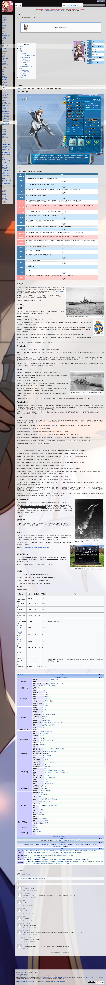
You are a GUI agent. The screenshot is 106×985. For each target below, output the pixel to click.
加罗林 (46, 759)
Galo (25, 859)
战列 (35, 844)
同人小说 (44, 857)
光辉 (39, 685)
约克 (44, 755)
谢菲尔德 (46, 775)
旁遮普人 (54, 799)
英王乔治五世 (45, 722)
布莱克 (54, 783)
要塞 (57, 846)
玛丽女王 (42, 736)
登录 (64, 952)
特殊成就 (65, 859)
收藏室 (43, 852)
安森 (44, 744)
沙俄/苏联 (64, 840)
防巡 (89, 844)
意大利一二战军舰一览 (85, 861)
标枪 (18, 646)
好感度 (60, 850)
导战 (96, 844)
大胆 (45, 703)
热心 (40, 794)
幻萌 (32, 978)
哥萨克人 (41, 799)
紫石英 (45, 818)
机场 (64, 846)
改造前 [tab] (19, 88)
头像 (29, 852)
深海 (79, 840)
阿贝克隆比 (48, 790)
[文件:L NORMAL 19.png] (40, 122)
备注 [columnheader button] (75, 594)
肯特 (44, 749)
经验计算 (71, 850)
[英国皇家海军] (93, 49)
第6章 (77, 129)
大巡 (92, 844)
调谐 (67, 846)
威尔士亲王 (45, 453)
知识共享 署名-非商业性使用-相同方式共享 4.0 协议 (53, 977)
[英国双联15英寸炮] (72, 142)
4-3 (78, 128)
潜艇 (69, 844)
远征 (47, 850)
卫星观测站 (27, 855)
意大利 (59, 840)
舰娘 (40, 878)
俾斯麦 (62, 440)
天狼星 (56, 773)
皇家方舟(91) (54, 679)
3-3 (70, 128)
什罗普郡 (53, 751)
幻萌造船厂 (52, 861)
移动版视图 (62, 981)
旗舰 (53, 846)
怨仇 (39, 688)
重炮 (58, 844)
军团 (48, 805)
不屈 (18, 597)
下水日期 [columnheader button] (36, 594)
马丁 (40, 807)
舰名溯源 (34, 861)
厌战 (53, 714)
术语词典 (59, 859)
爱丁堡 (46, 777)
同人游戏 (38, 857)
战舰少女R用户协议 (68, 855)
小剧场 (86, 859)
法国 (55, 840)
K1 (36, 825)
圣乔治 (44, 718)
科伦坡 (52, 762)
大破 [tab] (23, 92)
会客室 (54, 859)
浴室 (54, 852)
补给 (75, 844)
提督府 (38, 852)
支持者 (38, 829)
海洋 (49, 698)
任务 (44, 850)
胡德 (55, 375)
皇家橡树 (44, 716)
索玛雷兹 (41, 810)
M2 (40, 831)
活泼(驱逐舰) (54, 805)
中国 (69, 840)
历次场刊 (45, 855)
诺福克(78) (46, 753)
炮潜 (72, 844)
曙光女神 (61, 770)
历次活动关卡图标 (79, 859)
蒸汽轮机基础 (59, 861)
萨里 (44, 757)
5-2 (69, 129)
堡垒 (51, 701)
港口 (60, 846)
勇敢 (41, 740)
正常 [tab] (19, 92)
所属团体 (62, 838)
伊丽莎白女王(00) (46, 714)
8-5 (74, 131)
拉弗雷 (41, 805)
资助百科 (48, 10)
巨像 (45, 698)
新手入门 (26, 850)
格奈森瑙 (47, 437)
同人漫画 (32, 857)
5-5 (74, 129)
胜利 (42, 685)
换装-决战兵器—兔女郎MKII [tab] (35, 88)
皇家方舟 (29, 431)
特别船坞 (79, 852)
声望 (37, 287)
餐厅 (50, 852)
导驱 (79, 844)
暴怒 (39, 729)
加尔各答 (46, 762)
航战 (38, 844)
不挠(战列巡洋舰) (47, 731)
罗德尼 (48, 720)
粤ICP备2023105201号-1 (38, 981)
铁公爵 (44, 711)
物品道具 (71, 859)
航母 (25, 844)
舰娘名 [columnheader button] (21, 594)
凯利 (40, 803)
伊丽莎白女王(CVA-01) (57, 683)
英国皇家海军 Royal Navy (62, 677)
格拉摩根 (47, 820)
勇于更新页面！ (81, 9)
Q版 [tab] (27, 92)
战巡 (41, 844)
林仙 (45, 770)
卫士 (40, 816)
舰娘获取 (85, 850)
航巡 (48, 844)
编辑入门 (43, 10)
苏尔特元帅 (44, 786)
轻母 (28, 844)
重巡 (45, 844)
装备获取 (91, 850)
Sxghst (24, 900)
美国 (42, 840)
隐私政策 (18, 981)
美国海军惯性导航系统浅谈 (71, 861)
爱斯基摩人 (48, 799)
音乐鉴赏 (33, 852)
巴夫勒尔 (41, 814)
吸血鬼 (94, 489)
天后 (44, 801)
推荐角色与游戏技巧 (35, 850)
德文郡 (48, 751)
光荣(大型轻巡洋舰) (48, 740)
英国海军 (44, 878)
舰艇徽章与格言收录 (43, 861)
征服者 (54, 725)
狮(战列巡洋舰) (44, 733)
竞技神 (46, 694)
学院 (57, 852)
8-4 (71, 131)
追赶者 (46, 705)
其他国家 (74, 840)
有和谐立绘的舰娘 (32, 878)
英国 (45, 840)
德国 (52, 840)
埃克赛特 (49, 755)
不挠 (65, 453)
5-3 (71, 129)
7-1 (80, 129)
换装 (95, 850)
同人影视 (26, 857)
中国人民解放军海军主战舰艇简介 (63, 863)
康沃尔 (53, 749)
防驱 (82, 844)
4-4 (80, 128)
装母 (31, 844)
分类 (18, 878)
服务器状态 (47, 981)
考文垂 (46, 823)
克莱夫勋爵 (44, 788)
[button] (80, 5)
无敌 (41, 746)
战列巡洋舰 (24, 878)
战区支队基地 (67, 852)
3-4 (73, 128)
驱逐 (62, 844)
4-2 (75, 128)
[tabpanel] (60, 127)
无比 (41, 742)
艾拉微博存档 (57, 855)
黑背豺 (19, 640)
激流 (37, 827)
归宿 (30, 861)
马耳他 (52, 681)
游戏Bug (38, 859)
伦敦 (44, 751)
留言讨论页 (53, 10)
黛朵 (45, 773)
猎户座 (44, 707)
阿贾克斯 (46, 768)
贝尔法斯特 (52, 777)
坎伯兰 (48, 749)
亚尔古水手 (51, 773)
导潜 (65, 844)
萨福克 (57, 749)
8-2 (69, 131)
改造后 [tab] (24, 88)
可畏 (45, 685)
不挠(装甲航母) (51, 685)
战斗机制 (52, 850)
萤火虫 (41, 797)
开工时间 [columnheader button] (29, 594)
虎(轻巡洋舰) (20, 658)
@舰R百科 (62, 10)
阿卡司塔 (19, 626)
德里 (45, 764)
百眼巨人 (46, 692)
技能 (56, 850)
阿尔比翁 (46, 701)
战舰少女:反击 (26, 874)
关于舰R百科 (24, 981)
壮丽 (45, 779)
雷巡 (52, 844)
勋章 (25, 852)
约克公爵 (19, 632)
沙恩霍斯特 (53, 425)
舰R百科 (62, 674)
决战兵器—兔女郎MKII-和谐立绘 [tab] (52, 88)
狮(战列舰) (45, 725)
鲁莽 (50, 725)
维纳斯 (41, 812)
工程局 (74, 852)
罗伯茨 (19, 652)
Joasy (23, 908)
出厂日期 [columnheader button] (43, 594)
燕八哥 (41, 818)
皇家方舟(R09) (41, 690)
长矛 (45, 805)
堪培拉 (19, 619)
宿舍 (47, 852)
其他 (62, 848)
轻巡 (55, 844)
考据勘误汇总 (31, 859)
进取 (18, 613)
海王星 (46, 781)
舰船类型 (62, 842)
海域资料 (65, 850)
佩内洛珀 (56, 770)
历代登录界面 (44, 859)
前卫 (18, 664)
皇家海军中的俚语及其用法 (60, 836)
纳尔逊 (44, 720)
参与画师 (33, 855)
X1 (37, 834)
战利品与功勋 (78, 850)
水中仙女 (68, 773)
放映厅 (61, 852)
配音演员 (39, 855)
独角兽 (46, 696)
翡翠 (45, 766)
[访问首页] (7, 6)
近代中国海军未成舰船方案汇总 (45, 863)
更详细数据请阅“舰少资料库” (89, 95)
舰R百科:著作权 (87, 977)
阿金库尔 (44, 709)
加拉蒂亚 (50, 770)
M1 (37, 831)
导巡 (86, 844)
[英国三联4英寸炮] (80, 142)
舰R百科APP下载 (55, 981)
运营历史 (50, 855)
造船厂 (26, 861)
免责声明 (30, 981)
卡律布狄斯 (62, 773)
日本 (49, 840)
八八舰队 (33, 863)
